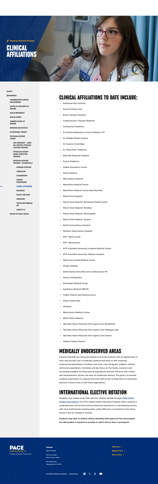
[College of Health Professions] (23, 451)
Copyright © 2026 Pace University (56, 474)
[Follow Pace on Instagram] (95, 473)
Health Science (15, 117)
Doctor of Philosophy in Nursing (19, 107)
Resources (20, 191)
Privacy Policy (73, 474)
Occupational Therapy (18, 132)
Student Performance (21, 181)
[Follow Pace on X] (90, 473)
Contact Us (20, 210)
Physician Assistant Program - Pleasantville (23, 162)
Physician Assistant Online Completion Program (20, 154)
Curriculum (21, 171)
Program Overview (23, 167)
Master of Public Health (19, 214)
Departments (12, 96)
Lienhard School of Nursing (17, 122)
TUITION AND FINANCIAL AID (24, 204)
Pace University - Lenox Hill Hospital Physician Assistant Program (22, 145)
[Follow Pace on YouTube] (100, 473)
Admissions (20, 199)
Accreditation (21, 176)
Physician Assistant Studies (17, 137)
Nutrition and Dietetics (19, 128)
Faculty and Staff (23, 195)
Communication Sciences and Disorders (19, 101)
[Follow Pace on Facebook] (84, 473)
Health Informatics (17, 113)
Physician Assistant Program (22, 41)
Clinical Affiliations (24, 186)
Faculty (9, 91)
